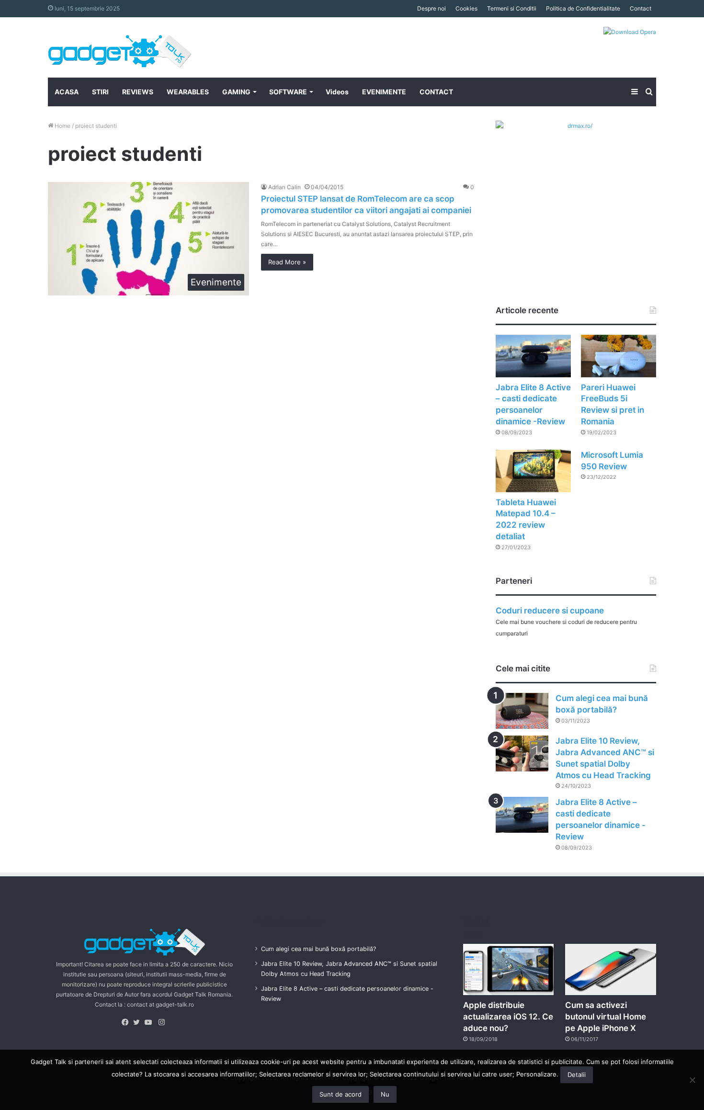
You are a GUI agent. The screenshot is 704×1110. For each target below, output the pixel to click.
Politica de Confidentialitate (583, 8)
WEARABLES (188, 92)
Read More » (287, 262)
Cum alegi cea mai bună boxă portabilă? (318, 948)
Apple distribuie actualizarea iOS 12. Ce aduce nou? (508, 1016)
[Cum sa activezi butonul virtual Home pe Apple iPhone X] (610, 969)
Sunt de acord (340, 1094)
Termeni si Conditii (511, 8)
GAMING (236, 92)
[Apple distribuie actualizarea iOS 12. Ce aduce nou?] (508, 969)
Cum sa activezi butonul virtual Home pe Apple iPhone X (605, 1016)
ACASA (67, 92)
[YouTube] (150, 1022)
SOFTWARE (288, 92)
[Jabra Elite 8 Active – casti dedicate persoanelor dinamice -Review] (533, 356)
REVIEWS (137, 92)
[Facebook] (127, 1022)
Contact (640, 8)
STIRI (100, 92)
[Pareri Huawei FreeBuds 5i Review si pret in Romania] (618, 356)
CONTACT (436, 92)
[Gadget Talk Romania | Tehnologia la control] (120, 47)
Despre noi (431, 8)
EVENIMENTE (384, 92)
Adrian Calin (284, 187)
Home (61, 125)
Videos (337, 92)
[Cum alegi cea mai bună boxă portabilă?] (522, 711)
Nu (385, 1094)
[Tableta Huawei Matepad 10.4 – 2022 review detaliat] (533, 471)
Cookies (466, 8)
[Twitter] (139, 1022)
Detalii (577, 1074)
